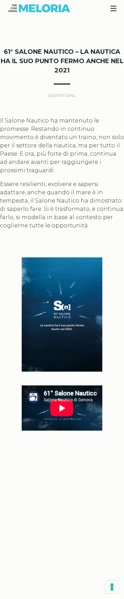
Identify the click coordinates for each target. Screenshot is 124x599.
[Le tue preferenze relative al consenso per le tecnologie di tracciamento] (111, 586)
